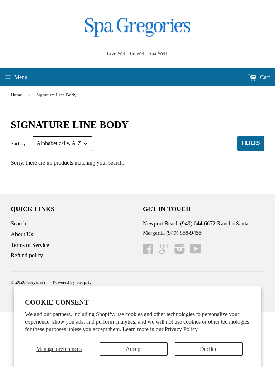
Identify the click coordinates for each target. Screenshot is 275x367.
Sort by (18, 143)
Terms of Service (30, 245)
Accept (134, 349)
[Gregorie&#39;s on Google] (164, 251)
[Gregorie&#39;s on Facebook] (148, 251)
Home (16, 94)
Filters (251, 143)
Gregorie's (36, 282)
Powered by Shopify (72, 282)
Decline (208, 349)
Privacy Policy (181, 329)
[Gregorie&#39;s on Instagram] (179, 251)
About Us (22, 234)
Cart (264, 77)
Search (18, 223)
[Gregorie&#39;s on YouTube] (195, 251)
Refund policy (27, 255)
